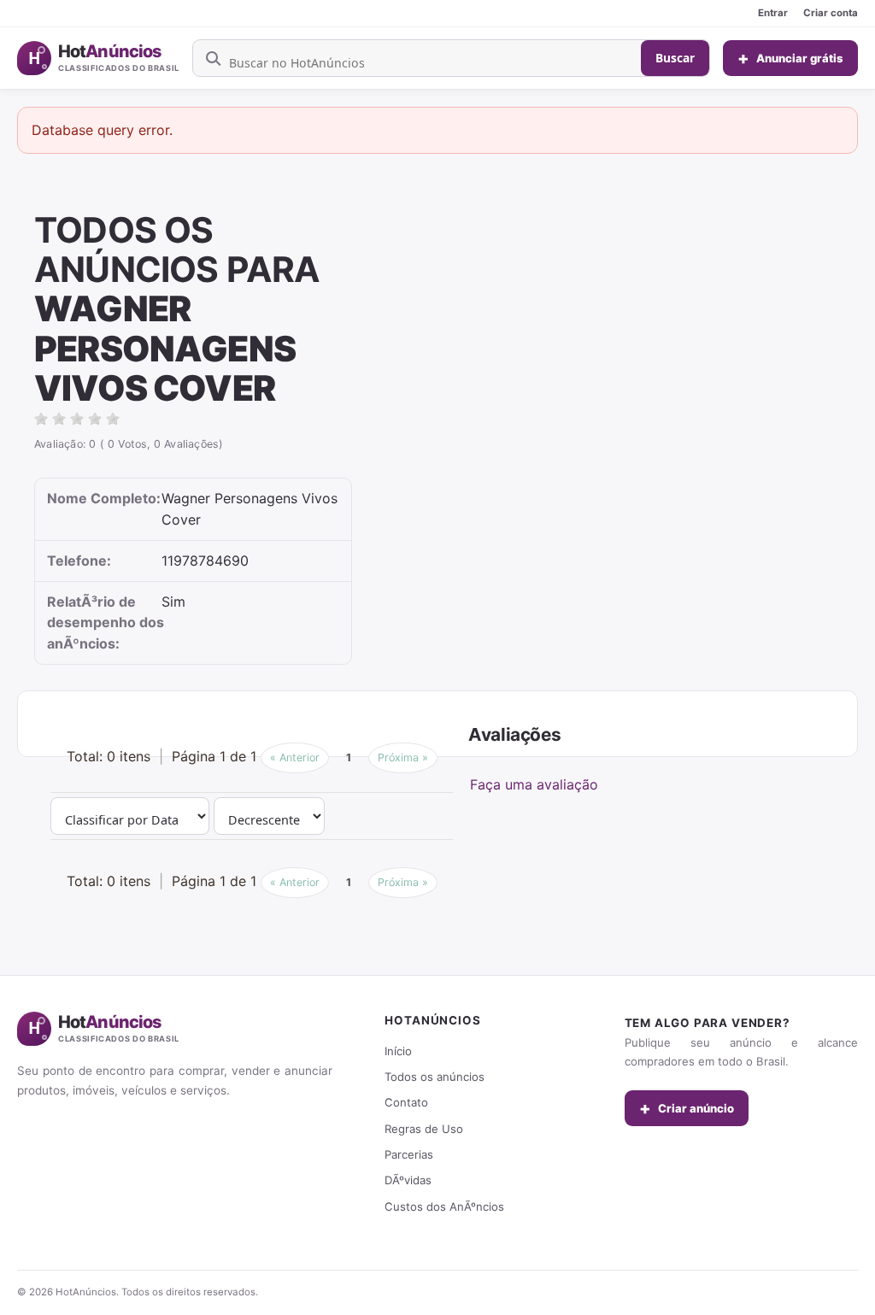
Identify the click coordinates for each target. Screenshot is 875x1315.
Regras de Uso (424, 1129)
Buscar (675, 58)
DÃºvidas (408, 1180)
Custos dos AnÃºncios (444, 1206)
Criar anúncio (686, 1108)
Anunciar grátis (790, 58)
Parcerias (409, 1154)
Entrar (773, 13)
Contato (406, 1102)
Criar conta (830, 13)
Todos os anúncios (434, 1076)
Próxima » (403, 757)
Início (398, 1051)
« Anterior (295, 757)
